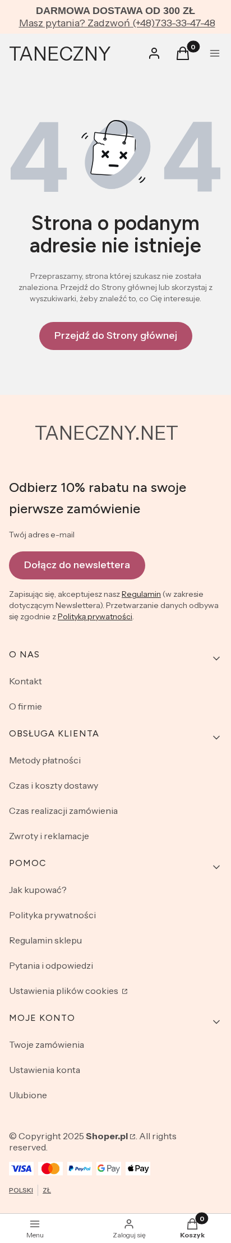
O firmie (25, 706)
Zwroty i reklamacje (49, 835)
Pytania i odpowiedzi (51, 965)
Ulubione (28, 1095)
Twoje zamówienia (46, 1044)
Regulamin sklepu (45, 940)
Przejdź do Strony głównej (115, 335)
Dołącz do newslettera (77, 565)
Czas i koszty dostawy (53, 785)
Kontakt (25, 681)
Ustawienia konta (44, 1069)
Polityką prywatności (95, 616)
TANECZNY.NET (106, 433)
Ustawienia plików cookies (64, 990)
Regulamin (141, 594)
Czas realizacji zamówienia (63, 810)
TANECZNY (60, 54)
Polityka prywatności (52, 914)
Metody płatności (45, 760)
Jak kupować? (38, 889)
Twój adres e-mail (42, 535)
